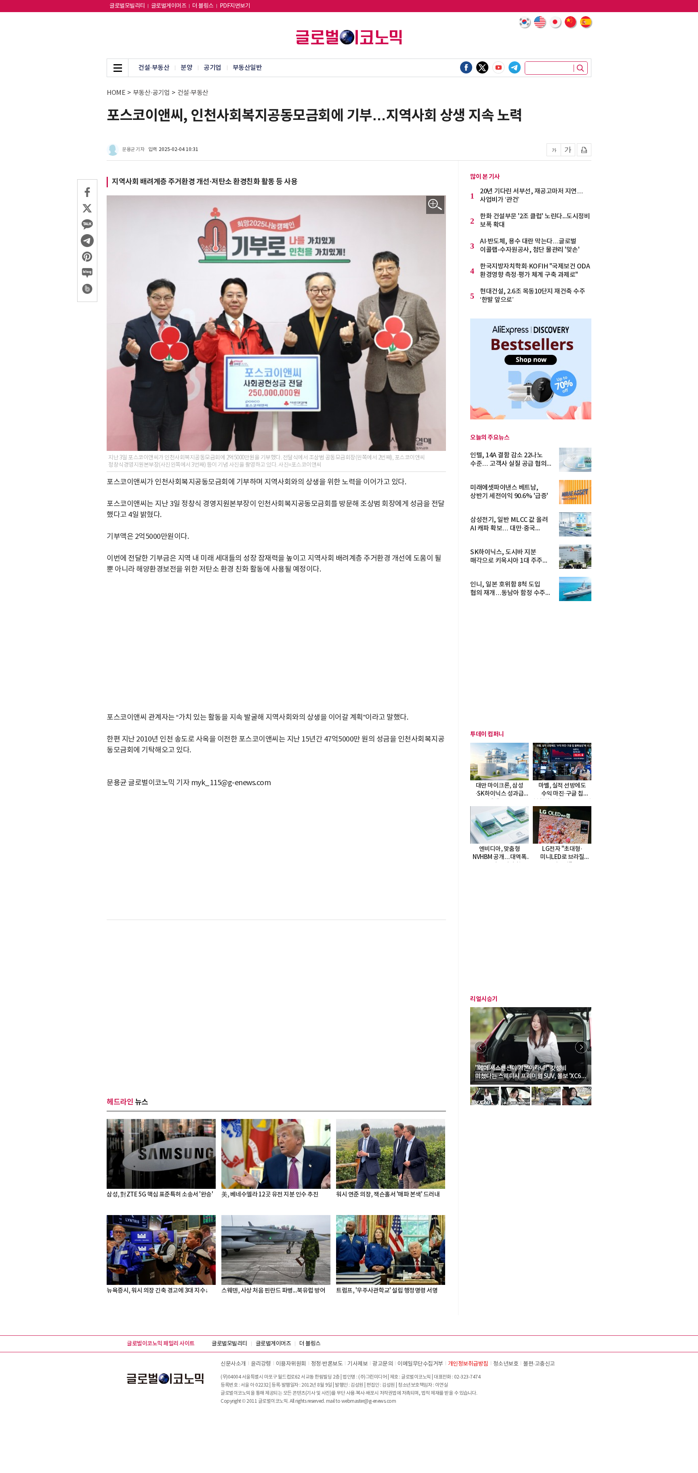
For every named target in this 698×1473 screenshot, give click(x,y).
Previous (480, 1047)
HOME (116, 92)
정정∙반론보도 (327, 1364)
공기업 (212, 67)
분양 (186, 67)
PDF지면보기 (235, 6)
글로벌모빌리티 (127, 6)
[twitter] (482, 67)
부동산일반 (247, 67)
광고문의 (382, 1364)
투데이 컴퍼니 (487, 734)
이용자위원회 (291, 1364)
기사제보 (357, 1364)
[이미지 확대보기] (435, 205)
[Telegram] (515, 67)
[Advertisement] (276, 643)
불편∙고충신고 (539, 1364)
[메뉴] (117, 68)
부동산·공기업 (151, 92)
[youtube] (498, 67)
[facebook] (466, 67)
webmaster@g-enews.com (368, 1401)
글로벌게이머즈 (169, 6)
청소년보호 (506, 1364)
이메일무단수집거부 (420, 1364)
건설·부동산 (153, 67)
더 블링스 (203, 6)
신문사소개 (233, 1364)
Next (581, 1047)
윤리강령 (261, 1364)
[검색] (580, 68)
